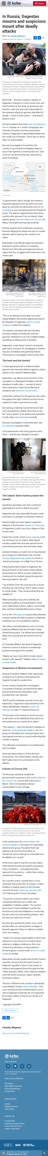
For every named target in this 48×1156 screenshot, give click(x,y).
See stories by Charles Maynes (15, 1033)
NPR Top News (10, 1010)
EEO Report (9, 1083)
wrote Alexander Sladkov (23, 730)
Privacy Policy (10, 1091)
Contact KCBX (10, 1121)
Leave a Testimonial (12, 1129)
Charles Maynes (17, 36)
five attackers (8, 426)
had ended (19, 417)
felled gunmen (19, 614)
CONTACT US (10, 1116)
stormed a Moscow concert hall (30, 219)
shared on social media (26, 390)
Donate (40, 3)
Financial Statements (12, 1089)
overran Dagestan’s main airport (16, 558)
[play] (3, 1153)
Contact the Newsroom (13, 1126)
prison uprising (32, 537)
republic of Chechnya (34, 525)
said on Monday (30, 986)
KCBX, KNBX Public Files (13, 1086)
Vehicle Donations (11, 1106)
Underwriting (9, 1109)
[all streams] (45, 1153)
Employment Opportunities (14, 1124)
